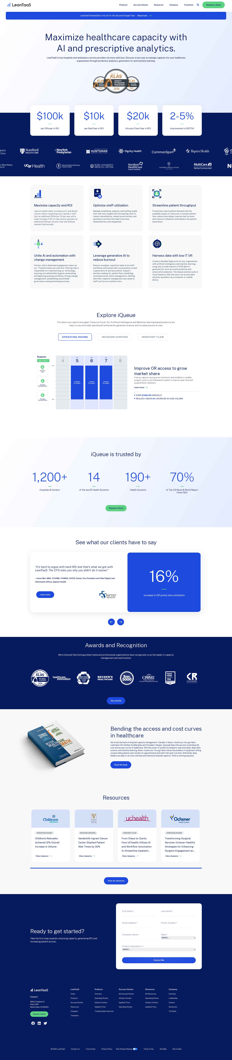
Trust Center (90, 1049)
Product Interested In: (133, 946)
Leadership (173, 998)
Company (173, 5)
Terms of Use (149, 1049)
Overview (98, 994)
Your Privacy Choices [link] (124, 1049)
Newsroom (173, 1007)
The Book (172, 1011)
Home (73, 994)
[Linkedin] (39, 1023)
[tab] (75, 337)
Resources (158, 5)
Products (123, 5)
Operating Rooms (101, 998)
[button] (198, 5)
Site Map (163, 1049)
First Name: (128, 911)
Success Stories (140, 5)
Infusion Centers (101, 1003)
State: (164, 934)
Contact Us (75, 1049)
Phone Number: (169, 923)
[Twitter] (45, 1023)
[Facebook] (33, 1023)
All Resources (150, 994)
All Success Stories (126, 994)
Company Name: (130, 934)
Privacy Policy (107, 1049)
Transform (188, 5)
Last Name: (167, 911)
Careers (172, 1003)
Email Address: (129, 923)
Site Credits (177, 1049)
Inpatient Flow (100, 1007)
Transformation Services (104, 1011)
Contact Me (159, 960)
